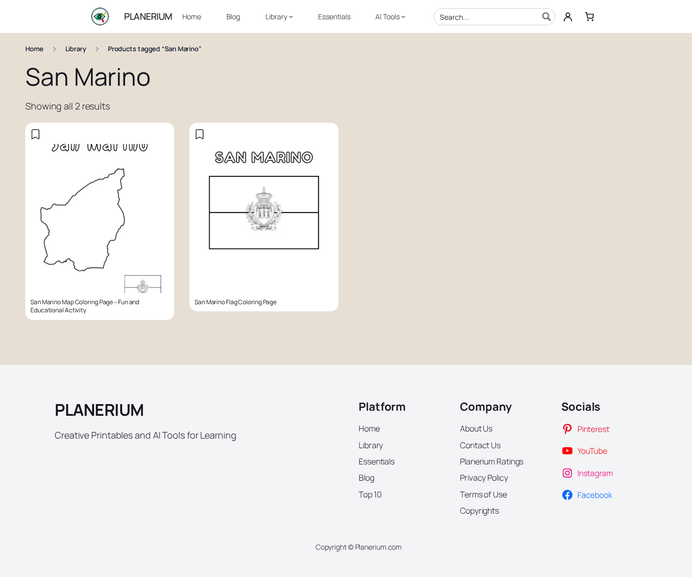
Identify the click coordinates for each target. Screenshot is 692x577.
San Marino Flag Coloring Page (236, 302)
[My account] (568, 17)
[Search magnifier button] (547, 17)
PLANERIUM (148, 16)
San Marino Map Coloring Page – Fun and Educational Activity (84, 306)
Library (75, 48)
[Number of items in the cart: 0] (589, 16)
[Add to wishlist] (35, 134)
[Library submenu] (291, 16)
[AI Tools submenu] (403, 16)
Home (34, 48)
